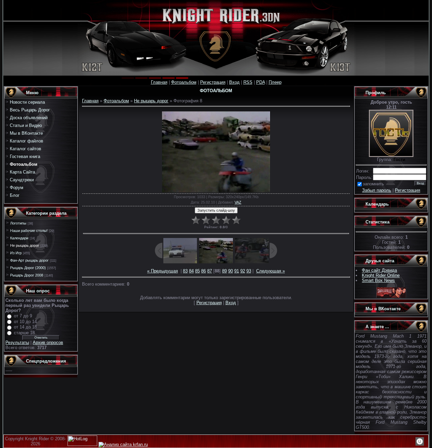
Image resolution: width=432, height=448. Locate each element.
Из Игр (16, 253)
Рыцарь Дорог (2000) (28, 268)
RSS (247, 82)
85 (197, 270)
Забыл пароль (376, 190)
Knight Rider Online (381, 275)
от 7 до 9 (23, 315)
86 (203, 270)
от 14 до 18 (25, 327)
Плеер (275, 82)
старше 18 (24, 332)
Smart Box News (378, 280)
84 (191, 270)
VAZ (238, 202)
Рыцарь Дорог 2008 (26, 275)
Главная (159, 82)
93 (248, 270)
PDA (260, 82)
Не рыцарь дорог (24, 245)
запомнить (373, 183)
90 (230, 270)
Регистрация (212, 82)
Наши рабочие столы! (29, 231)
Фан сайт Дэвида (379, 270)
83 (185, 270)
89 (224, 270)
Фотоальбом (183, 82)
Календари (19, 238)
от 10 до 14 (25, 321)
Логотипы (18, 223)
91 (236, 270)
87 (209, 270)
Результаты (17, 342)
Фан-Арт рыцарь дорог (29, 260)
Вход (234, 82)
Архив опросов (48, 342)
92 (242, 270)
